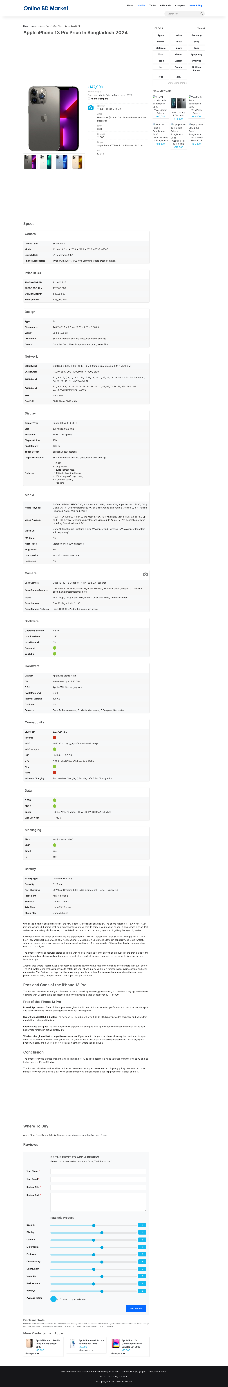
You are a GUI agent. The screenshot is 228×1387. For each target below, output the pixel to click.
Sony (196, 41)
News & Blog (196, 5)
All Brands (165, 5)
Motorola (160, 48)
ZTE (179, 76)
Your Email (33, 1179)
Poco (160, 76)
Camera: (31, 1239)
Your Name (33, 1171)
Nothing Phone (196, 69)
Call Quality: (33, 1268)
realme (178, 35)
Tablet (152, 5)
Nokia (179, 41)
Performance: (34, 1283)
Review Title (34, 1187)
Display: (31, 1232)
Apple (58, 1333)
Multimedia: (33, 1246)
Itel (160, 67)
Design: (31, 1225)
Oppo (196, 48)
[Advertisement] (86, 61)
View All (201, 28)
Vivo (160, 54)
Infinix (160, 41)
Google (178, 67)
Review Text (34, 1195)
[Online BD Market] (46, 8)
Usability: (31, 1276)
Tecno (160, 60)
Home (130, 5)
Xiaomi (178, 54)
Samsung (197, 35)
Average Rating (34, 1298)
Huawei (179, 48)
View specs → (32, 1353)
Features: (31, 1254)
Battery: (31, 1290)
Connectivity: (34, 1261)
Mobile (141, 5)
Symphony (196, 54)
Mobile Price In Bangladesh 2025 (115, 95)
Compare (180, 5)
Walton (178, 60)
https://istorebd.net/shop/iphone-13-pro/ (86, 1135)
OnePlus (196, 60)
